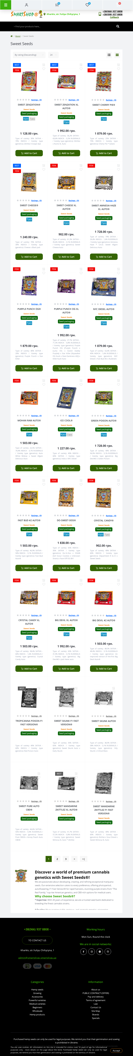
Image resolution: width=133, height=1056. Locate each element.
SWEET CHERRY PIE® (103, 104)
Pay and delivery (96, 996)
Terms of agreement (95, 1000)
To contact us (37, 940)
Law (96, 1003)
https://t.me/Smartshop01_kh (100, 951)
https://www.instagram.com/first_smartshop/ (91, 951)
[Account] (26, 5)
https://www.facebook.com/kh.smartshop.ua (83, 951)
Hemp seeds (37, 989)
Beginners (37, 1007)
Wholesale (37, 1010)
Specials (96, 1018)
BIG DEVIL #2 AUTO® (103, 620)
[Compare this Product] (43, 65)
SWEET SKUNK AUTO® (104, 721)
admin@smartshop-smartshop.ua (37, 957)
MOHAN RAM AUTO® (29, 420)
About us (95, 989)
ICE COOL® (66, 420)
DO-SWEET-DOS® (66, 520)
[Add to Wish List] (43, 69)
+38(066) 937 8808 (112, 11)
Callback (114, 17)
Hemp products (37, 1014)
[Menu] (5, 5)
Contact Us (96, 1007)
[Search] (117, 26)
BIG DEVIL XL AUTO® (66, 620)
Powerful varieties (37, 1000)
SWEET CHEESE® (29, 205)
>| (83, 858)
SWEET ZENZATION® (29, 104)
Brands (95, 1014)
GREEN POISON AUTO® (104, 420)
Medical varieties (37, 1003)
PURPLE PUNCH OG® (29, 308)
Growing (37, 993)
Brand (17, 36)
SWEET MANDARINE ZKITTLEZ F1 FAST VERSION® (104, 810)
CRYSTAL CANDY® (104, 520)
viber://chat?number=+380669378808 (108, 951)
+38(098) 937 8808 (112, 14)
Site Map (95, 1010)
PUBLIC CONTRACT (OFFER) (96, 993)
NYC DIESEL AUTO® (104, 309)
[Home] (11, 36)
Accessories (37, 996)
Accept (116, 1050)
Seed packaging (29, 113)
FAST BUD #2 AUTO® (29, 520)
